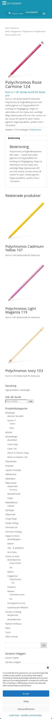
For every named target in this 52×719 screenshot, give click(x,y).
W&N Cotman (11, 636)
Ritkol (7, 628)
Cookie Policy (14, 715)
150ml (12, 423)
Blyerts (10, 571)
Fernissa (13, 489)
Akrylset (8, 432)
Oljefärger (9, 510)
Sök (30, 401)
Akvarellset (12, 440)
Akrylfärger (10, 412)
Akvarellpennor (14, 559)
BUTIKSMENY (14, 3)
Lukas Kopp (12, 444)
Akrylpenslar (12, 615)
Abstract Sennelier (15, 416)
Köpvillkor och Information (31, 715)
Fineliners (11, 587)
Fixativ (10, 498)
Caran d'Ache (15, 563)
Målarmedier (11, 483)
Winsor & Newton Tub (17, 457)
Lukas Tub (12, 448)
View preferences (26, 709)
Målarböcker (11, 474)
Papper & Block (12, 536)
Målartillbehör (11, 502)
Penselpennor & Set (16, 603)
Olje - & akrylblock (15, 548)
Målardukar (10, 478)
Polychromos (28, 31)
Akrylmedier (12, 486)
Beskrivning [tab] (14, 138)
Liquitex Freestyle (13, 470)
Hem (7, 28)
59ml (11, 428)
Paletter (10, 506)
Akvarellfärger (11, 436)
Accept (26, 693)
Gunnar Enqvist (12, 657)
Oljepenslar (10, 514)
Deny (26, 701)
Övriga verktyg (11, 523)
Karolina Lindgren (13, 662)
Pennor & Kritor (12, 556)
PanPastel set (11, 527)
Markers (11, 591)
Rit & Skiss (12, 552)
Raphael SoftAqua (13, 623)
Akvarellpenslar (14, 619)
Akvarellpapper (14, 539)
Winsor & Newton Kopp (18, 452)
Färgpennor (16, 31)
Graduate (9, 465)
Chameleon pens (17, 594)
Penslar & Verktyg (13, 612)
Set (10, 567)
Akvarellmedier (14, 494)
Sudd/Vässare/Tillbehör (17, 607)
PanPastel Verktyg (13, 531)
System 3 (11, 420)
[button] (47, 667)
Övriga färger (11, 518)
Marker (10, 543)
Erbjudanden (11, 461)
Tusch (8, 632)
